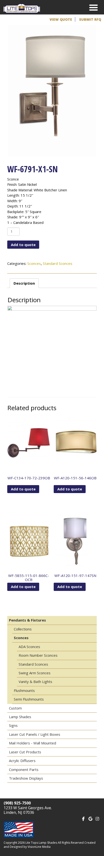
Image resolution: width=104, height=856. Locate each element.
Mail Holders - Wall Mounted (32, 743)
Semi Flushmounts (29, 699)
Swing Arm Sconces (35, 672)
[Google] (90, 818)
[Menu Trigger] (93, 7)
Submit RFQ (90, 19)
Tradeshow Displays (26, 778)
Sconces (34, 263)
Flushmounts (24, 690)
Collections (23, 629)
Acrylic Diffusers (22, 760)
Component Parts (23, 769)
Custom (15, 708)
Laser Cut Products (25, 751)
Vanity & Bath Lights (35, 681)
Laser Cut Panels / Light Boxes (34, 734)
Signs (13, 725)
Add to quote (23, 244)
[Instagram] (97, 818)
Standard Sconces (57, 263)
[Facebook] (83, 818)
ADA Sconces (29, 646)
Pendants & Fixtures (27, 620)
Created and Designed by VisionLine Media (50, 845)
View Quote (61, 19)
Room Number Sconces (38, 655)
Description (24, 283)
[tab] (24, 283)
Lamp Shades (20, 716)
